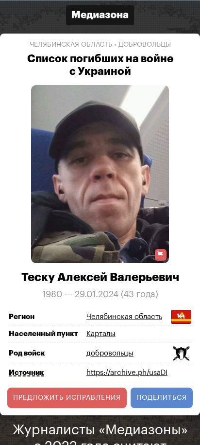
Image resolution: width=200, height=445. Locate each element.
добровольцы (144, 44)
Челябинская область (71, 44)
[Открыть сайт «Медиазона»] (100, 16)
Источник (26, 372)
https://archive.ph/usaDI (126, 372)
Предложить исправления (67, 397)
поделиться (161, 397)
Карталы (101, 334)
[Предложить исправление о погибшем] (160, 254)
